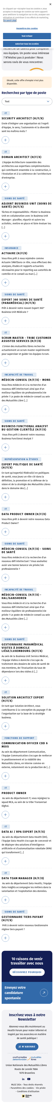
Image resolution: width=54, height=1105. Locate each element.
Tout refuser (27, 36)
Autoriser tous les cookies (27, 44)
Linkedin (23, 1079)
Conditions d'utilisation (28, 1091)
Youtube (28, 1079)
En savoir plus (10, 20)
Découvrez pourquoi (27, 972)
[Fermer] (50, 4)
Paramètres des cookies (22, 1088)
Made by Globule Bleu (27, 1096)
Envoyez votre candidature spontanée (15, 993)
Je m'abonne (27, 1046)
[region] (27, 24)
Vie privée (41, 1088)
